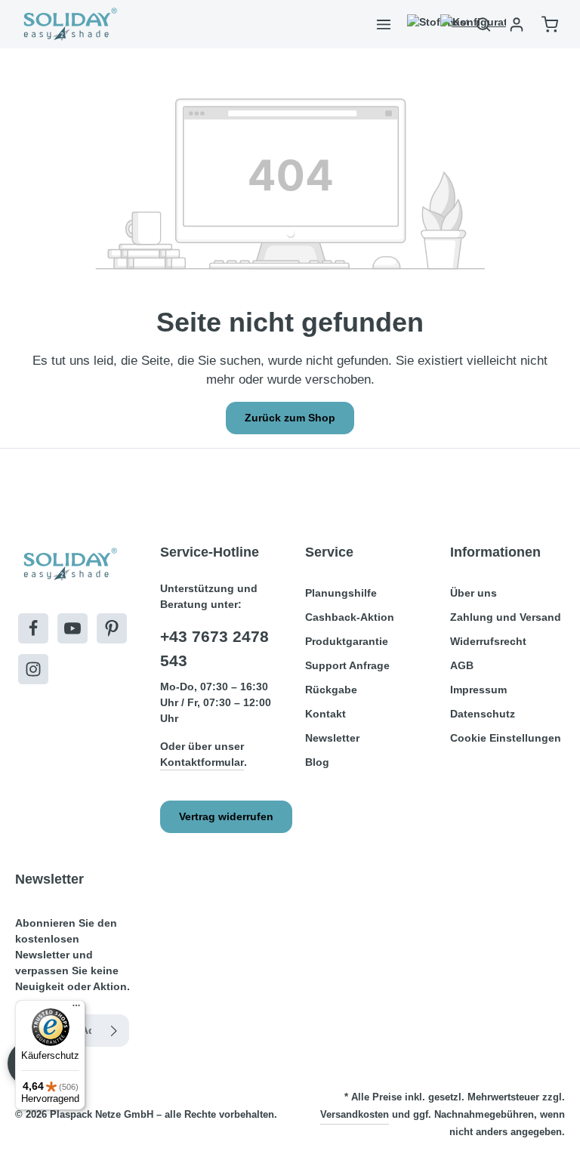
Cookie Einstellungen (505, 738)
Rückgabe (331, 690)
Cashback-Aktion (349, 617)
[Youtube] (72, 628)
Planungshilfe (341, 593)
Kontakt (325, 714)
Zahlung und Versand (505, 617)
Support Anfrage (347, 665)
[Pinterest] (112, 628)
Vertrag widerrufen (226, 816)
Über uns (473, 593)
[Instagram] (33, 669)
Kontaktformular (202, 762)
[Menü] (384, 24)
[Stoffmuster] (417, 24)
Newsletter (332, 738)
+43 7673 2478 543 (214, 649)
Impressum (478, 690)
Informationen (495, 552)
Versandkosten (354, 1114)
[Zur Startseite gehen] (68, 24)
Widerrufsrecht (488, 641)
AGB (462, 665)
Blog (317, 762)
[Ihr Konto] (516, 24)
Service (329, 552)
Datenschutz (482, 714)
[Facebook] (33, 628)
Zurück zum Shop (290, 418)
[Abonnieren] (114, 1030)
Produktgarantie (346, 641)
